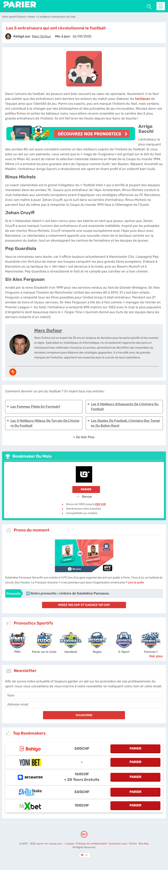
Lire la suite (136, 582)
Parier (86, 489)
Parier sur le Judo (44, 652)
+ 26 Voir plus (84, 437)
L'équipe (69, 843)
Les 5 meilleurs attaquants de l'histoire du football (125, 406)
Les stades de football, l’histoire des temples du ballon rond (125, 423)
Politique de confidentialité (92, 843)
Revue (86, 496)
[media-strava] (12, 372)
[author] (8, 36)
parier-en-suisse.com (50, 843)
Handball (71, 652)
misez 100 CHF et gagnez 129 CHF (84, 605)
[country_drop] (87, 855)
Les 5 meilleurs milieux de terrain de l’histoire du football (44, 423)
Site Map (143, 843)
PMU (17, 652)
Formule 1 (150, 652)
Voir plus (156, 656)
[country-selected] (82, 855)
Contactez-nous (117, 843)
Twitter (133, 843)
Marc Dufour (48, 330)
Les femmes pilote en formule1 (35, 407)
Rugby (97, 652)
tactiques (142, 99)
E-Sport (123, 652)
